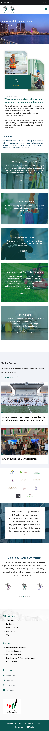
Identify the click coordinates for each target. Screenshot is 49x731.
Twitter (9, 680)
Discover (24, 180)
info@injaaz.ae (9, 2)
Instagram (10, 685)
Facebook (10, 675)
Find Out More (9, 26)
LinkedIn (10, 690)
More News (9, 377)
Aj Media (30, 727)
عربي (44, 2)
